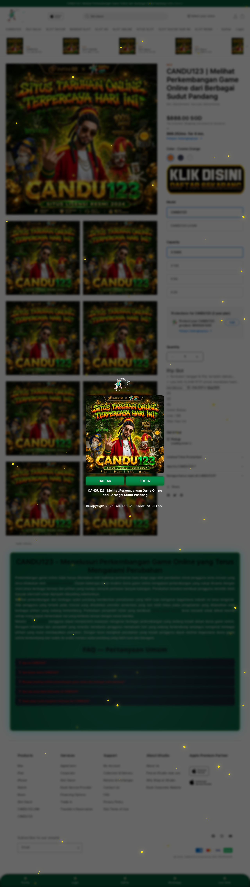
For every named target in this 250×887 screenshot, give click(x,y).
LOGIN (145, 481)
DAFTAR (105, 481)
